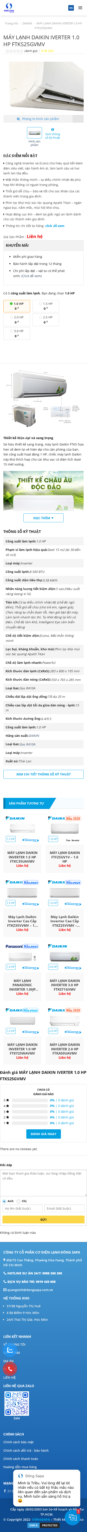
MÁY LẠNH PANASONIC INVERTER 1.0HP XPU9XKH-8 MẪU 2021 (22, 985)
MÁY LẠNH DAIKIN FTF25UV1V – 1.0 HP (65, 857)
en (71, 8)
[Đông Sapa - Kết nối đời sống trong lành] (25, 8)
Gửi (43, 1219)
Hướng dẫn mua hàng (20, 1467)
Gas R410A (27, 744)
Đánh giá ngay (43, 1134)
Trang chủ (11, 23)
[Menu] (80, 8)
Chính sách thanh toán (20, 1459)
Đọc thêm (41, 518)
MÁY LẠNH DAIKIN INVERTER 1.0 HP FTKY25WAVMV (22, 1049)
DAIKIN (27, 23)
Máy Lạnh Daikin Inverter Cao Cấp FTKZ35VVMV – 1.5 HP (22, 921)
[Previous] (10, 88)
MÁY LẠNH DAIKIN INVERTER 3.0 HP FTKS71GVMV (65, 985)
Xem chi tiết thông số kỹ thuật (43, 774)
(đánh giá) (31, 51)
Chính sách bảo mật (18, 1442)
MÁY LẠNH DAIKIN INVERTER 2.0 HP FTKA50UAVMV (65, 1049)
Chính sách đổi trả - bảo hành (26, 1450)
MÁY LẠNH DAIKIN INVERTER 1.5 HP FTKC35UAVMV (22, 857)
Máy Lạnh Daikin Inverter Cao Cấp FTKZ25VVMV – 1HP (64, 921)
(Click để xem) (31, 276)
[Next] (76, 88)
